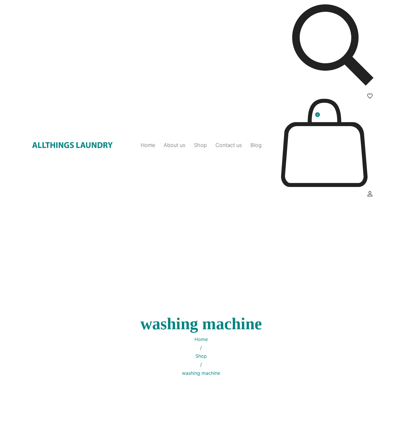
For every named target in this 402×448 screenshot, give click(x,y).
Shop (201, 356)
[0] (324, 185)
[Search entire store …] (333, 47)
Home (201, 339)
